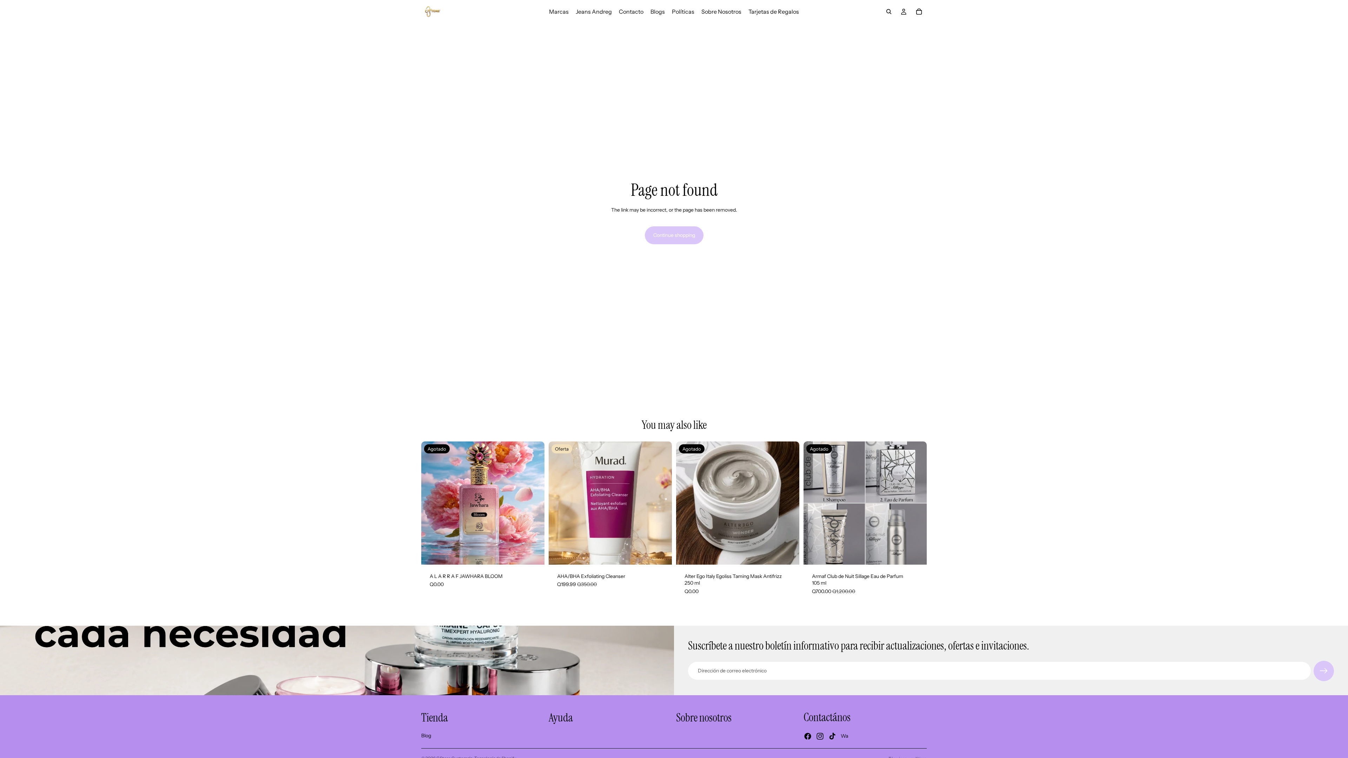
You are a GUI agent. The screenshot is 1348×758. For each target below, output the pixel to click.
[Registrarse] (1324, 671)
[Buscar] (889, 11)
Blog (426, 735)
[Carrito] (919, 11)
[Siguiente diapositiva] (661, 503)
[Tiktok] (832, 736)
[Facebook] (808, 736)
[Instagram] (820, 736)
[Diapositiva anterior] (559, 503)
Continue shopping (674, 235)
